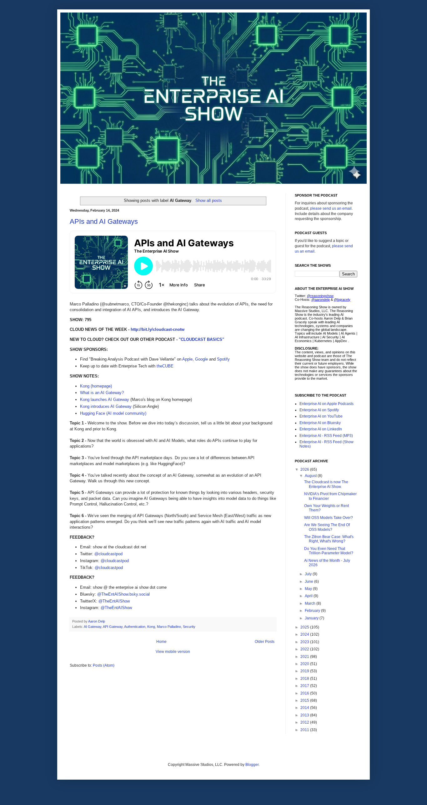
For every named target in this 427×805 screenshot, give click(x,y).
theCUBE (165, 366)
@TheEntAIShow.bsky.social (123, 594)
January (312, 618)
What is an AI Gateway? (102, 392)
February (313, 610)
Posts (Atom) (103, 665)
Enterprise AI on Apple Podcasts (326, 404)
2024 (305, 634)
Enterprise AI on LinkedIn (320, 429)
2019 (305, 671)
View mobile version (173, 651)
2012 (305, 722)
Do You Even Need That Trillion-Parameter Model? (328, 550)
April (309, 596)
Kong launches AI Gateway (104, 399)
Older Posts (264, 641)
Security (189, 626)
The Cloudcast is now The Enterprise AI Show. (326, 484)
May (309, 589)
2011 (305, 730)
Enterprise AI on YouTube (321, 416)
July (309, 574)
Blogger (252, 764)
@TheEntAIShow (114, 601)
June (309, 581)
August (311, 476)
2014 (305, 707)
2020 (305, 664)
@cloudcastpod (108, 553)
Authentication (134, 626)
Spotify (223, 359)
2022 (305, 649)
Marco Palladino (169, 626)
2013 (305, 715)
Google (201, 359)
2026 (305, 469)
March (310, 603)
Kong (151, 626)
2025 (305, 627)
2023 (305, 642)
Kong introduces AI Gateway (106, 406)
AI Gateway (92, 626)
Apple (187, 359)
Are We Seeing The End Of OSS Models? (327, 527)
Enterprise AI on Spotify (319, 410)
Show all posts (208, 200)
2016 (305, 693)
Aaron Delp (97, 621)
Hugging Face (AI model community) (113, 413)
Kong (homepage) (96, 386)
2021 (305, 656)
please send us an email (331, 208)
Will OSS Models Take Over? (328, 517)
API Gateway (113, 626)
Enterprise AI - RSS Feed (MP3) (326, 435)
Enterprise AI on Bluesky (320, 423)
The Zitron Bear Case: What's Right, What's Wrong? (329, 539)
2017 (305, 686)
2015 (305, 700)
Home (161, 641)
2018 (305, 678)
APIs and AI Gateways (104, 221)
